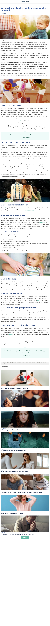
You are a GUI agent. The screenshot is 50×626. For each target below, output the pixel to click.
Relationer (3, 386)
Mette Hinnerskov (29, 210)
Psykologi (3, 428)
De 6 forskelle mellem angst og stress (12, 513)
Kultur (2, 407)
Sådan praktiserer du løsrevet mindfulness (13, 450)
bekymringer (42, 222)
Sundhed (3, 532)
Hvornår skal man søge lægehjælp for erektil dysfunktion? (18, 534)
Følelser (3, 491)
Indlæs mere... (25, 537)
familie (11, 334)
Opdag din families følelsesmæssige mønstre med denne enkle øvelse (21, 492)
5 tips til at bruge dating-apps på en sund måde (15, 388)
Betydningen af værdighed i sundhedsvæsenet (15, 471)
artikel (4, 208)
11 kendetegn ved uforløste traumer (11, 430)
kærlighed (20, 120)
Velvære (3, 449)
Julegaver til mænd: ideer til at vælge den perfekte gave (17, 409)
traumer (39, 300)
